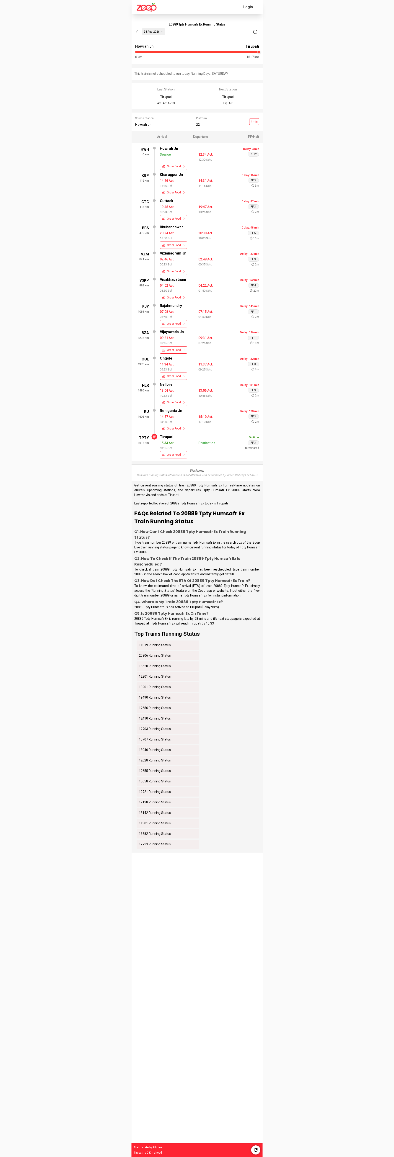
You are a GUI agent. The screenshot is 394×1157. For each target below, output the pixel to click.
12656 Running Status (155, 708)
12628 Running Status (155, 760)
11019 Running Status (155, 645)
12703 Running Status (155, 729)
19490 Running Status (155, 697)
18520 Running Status (155, 666)
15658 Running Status (155, 781)
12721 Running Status (155, 792)
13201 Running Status (155, 687)
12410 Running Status (155, 718)
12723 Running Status (155, 844)
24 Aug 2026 (152, 31)
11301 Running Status (155, 823)
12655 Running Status (155, 771)
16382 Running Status (155, 834)
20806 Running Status (155, 655)
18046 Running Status (155, 750)
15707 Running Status (155, 739)
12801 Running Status (155, 676)
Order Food (174, 166)
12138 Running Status (155, 802)
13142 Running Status (155, 813)
